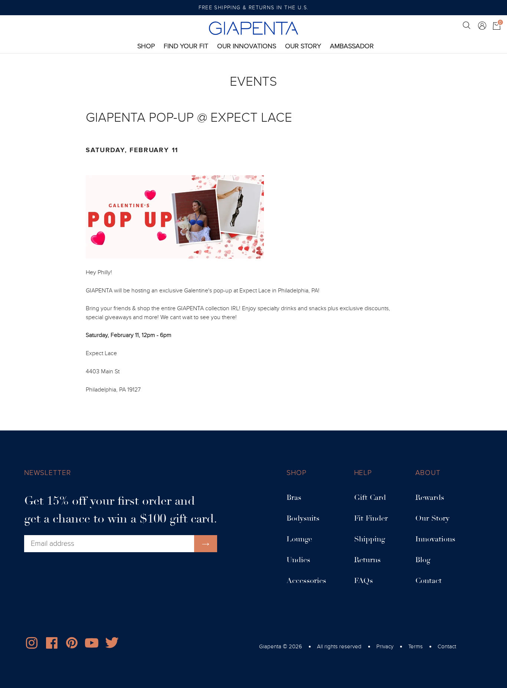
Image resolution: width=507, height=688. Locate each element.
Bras (294, 497)
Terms (415, 646)
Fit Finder (371, 518)
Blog (422, 560)
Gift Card (370, 497)
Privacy (384, 646)
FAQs (363, 581)
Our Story (303, 46)
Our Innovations (246, 46)
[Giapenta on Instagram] (31, 644)
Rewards (429, 497)
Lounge (299, 539)
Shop (146, 46)
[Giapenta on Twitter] (111, 644)
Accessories (306, 581)
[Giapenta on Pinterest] (71, 644)
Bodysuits (303, 518)
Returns (367, 560)
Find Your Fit (186, 46)
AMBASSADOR (352, 46)
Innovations (435, 539)
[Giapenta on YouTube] (91, 644)
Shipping (369, 539)
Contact (428, 581)
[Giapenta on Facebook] (51, 644)
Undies (298, 560)
